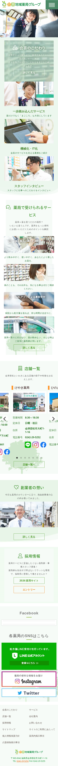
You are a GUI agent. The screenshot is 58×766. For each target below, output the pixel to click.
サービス (33, 709)
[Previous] (5, 418)
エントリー (29, 589)
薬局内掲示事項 (36, 735)
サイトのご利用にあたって (42, 729)
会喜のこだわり (9, 709)
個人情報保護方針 (11, 735)
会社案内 (33, 716)
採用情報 (6, 722)
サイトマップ (8, 729)
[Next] (53, 418)
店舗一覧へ (29, 464)
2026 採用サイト (29, 580)
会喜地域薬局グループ (29, 752)
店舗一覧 (6, 716)
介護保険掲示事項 (11, 742)
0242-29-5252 (23, 761)
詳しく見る (29, 72)
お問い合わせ (35, 722)
